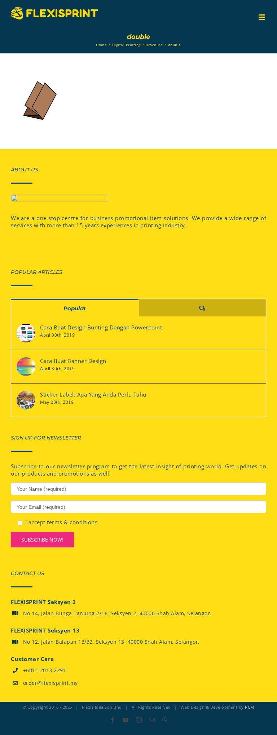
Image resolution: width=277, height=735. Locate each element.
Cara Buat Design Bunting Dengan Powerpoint (101, 327)
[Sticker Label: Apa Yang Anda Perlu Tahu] (26, 400)
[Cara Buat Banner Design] (26, 366)
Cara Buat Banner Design (73, 360)
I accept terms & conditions (61, 522)
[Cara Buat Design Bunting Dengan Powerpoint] (26, 333)
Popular (74, 308)
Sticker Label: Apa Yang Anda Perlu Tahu (93, 394)
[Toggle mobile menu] (263, 17)
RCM (249, 707)
